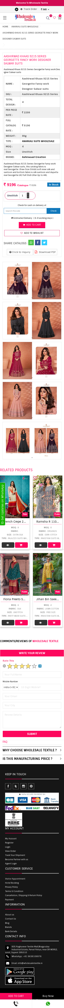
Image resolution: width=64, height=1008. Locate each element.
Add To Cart (21, 545)
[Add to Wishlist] (3, 478)
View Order (10, 851)
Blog (7, 923)
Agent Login (11, 863)
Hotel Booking (12, 883)
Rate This (8, 661)
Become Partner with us (16, 859)
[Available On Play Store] (16, 9)
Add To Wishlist (33, 233)
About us (9, 914)
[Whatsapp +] (31, 242)
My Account (11, 838)
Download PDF (47, 252)
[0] (54, 18)
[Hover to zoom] (32, 280)
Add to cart (33, 224)
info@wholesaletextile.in (30, 963)
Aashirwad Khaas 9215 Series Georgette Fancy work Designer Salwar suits (30, 35)
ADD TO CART (16, 996)
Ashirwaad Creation (34, 157)
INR (44, 9)
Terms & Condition (14, 891)
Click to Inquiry (20, 252)
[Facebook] (37, 242)
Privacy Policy (11, 887)
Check (53, 211)
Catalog (8, 545)
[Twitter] (44, 242)
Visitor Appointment (15, 878)
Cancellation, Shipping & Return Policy (23, 895)
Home (5, 26)
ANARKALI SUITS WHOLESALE (24, 26)
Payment (9, 899)
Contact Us (10, 918)
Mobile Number (10, 681)
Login (7, 847)
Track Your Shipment (15, 855)
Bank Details (11, 931)
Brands (8, 927)
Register (9, 842)
